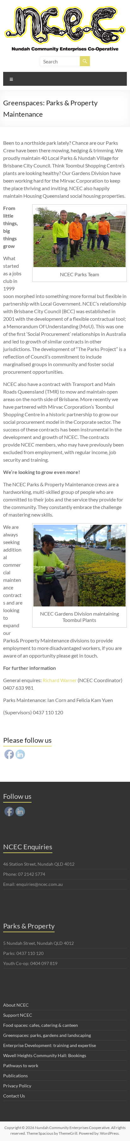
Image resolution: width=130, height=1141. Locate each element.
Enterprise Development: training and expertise (49, 1045)
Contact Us (14, 1095)
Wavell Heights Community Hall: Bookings (44, 1055)
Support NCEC (17, 1015)
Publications (15, 1075)
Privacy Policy (17, 1085)
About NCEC (16, 1005)
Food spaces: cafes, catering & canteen (40, 1025)
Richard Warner (60, 680)
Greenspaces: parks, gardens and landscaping (47, 1035)
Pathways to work (20, 1065)
